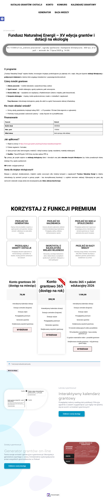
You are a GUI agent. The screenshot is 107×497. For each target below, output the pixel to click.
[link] (2, 19)
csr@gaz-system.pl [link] (18, 166)
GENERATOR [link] (44, 12)
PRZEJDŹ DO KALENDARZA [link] (53, 222)
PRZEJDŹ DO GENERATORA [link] (22, 222)
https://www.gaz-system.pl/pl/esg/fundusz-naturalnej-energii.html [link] (40, 144)
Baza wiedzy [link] (62, 12)
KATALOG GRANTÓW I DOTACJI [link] (26, 4)
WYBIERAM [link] (22, 329)
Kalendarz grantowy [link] (83, 4)
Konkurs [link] (62, 4)
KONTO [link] (49, 4)
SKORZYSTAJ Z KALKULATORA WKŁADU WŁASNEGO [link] (53, 248)
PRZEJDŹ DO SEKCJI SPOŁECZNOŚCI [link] (85, 222)
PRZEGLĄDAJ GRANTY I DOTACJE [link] (21, 247)
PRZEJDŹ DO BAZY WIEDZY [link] (85, 247)
